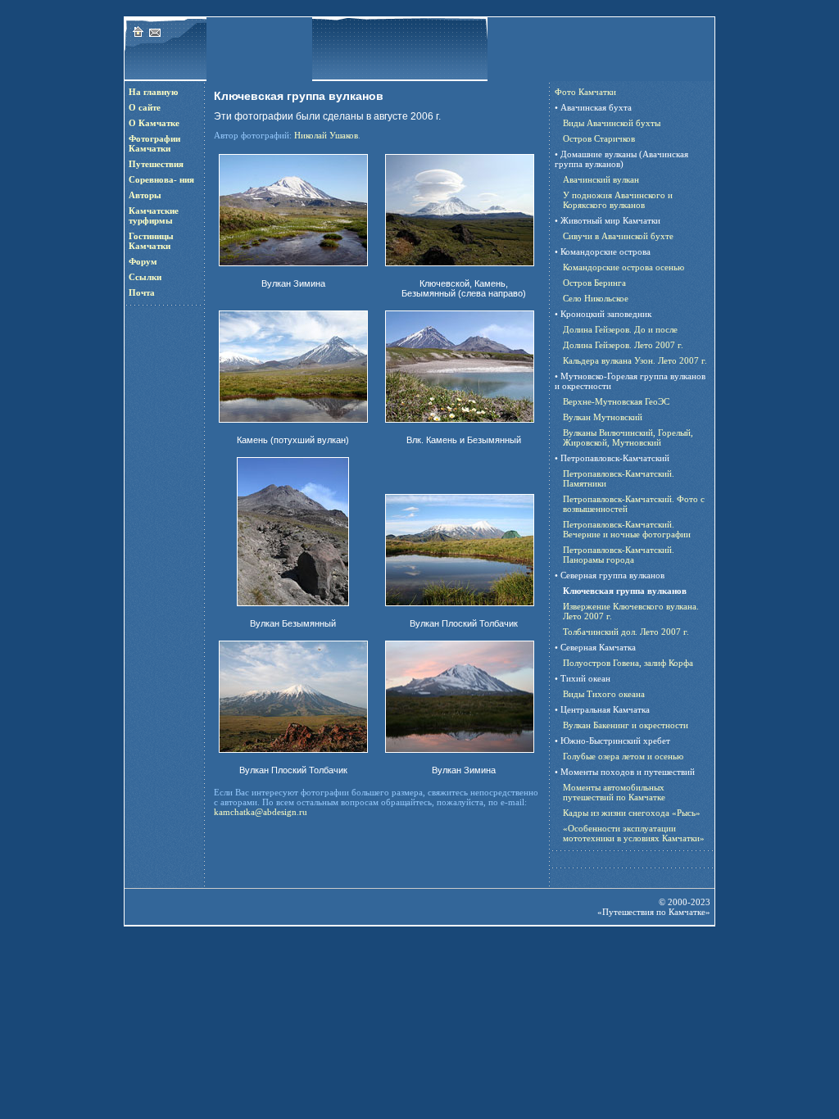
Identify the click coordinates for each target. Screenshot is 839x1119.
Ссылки (145, 277)
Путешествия (156, 164)
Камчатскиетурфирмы (154, 215)
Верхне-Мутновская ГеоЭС (616, 401)
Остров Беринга (594, 283)
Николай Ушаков (326, 135)
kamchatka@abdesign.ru (260, 812)
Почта (142, 292)
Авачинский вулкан (601, 179)
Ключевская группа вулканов (625, 591)
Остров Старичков (599, 138)
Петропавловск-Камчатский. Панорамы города (618, 554)
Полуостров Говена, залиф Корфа (628, 663)
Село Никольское (595, 298)
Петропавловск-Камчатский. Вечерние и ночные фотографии (627, 529)
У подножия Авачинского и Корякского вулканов (618, 200)
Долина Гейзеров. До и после (620, 329)
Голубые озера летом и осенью (623, 756)
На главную (153, 92)
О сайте (145, 107)
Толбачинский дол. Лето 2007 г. (626, 632)
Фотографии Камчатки (154, 143)
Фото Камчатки (585, 92)
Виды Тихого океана (604, 694)
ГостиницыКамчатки (151, 241)
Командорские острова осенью (623, 267)
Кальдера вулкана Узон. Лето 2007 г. (635, 360)
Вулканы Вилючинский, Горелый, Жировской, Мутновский (628, 437)
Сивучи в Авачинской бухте (618, 236)
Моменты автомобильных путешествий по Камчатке (614, 792)
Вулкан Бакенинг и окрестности (625, 725)
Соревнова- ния (161, 179)
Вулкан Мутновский (602, 417)
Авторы (145, 195)
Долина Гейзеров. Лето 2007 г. (623, 345)
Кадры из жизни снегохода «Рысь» (632, 813)
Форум (143, 261)
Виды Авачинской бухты (611, 123)
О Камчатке (154, 123)
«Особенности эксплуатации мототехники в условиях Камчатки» (634, 833)
